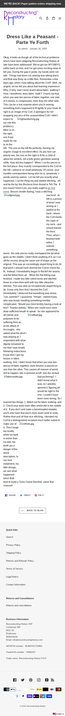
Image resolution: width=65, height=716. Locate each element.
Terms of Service (14, 568)
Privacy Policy (13, 545)
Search (9, 537)
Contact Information (15, 584)
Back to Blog (35, 510)
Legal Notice (12, 576)
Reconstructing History (36, 706)
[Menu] (60, 18)
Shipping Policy (13, 553)
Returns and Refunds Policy (20, 561)
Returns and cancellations (19, 605)
